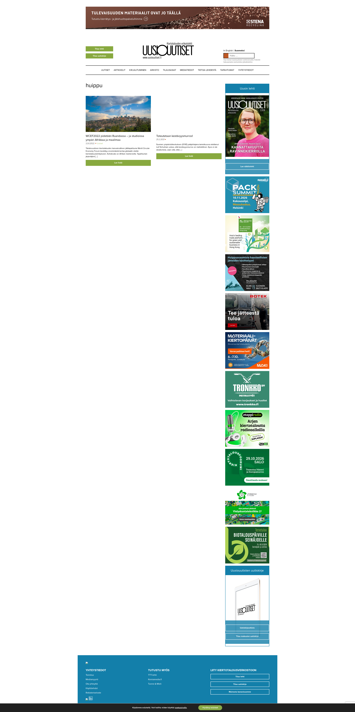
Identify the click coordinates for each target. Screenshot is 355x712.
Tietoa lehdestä (207, 70)
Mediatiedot (187, 70)
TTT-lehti (152, 675)
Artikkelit (119, 70)
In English (228, 50)
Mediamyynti (92, 679)
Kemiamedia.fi (155, 679)
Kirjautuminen (137, 70)
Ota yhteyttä (92, 683)
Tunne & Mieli (154, 683)
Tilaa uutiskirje (99, 56)
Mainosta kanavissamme (240, 692)
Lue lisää (118, 163)
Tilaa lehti (99, 49)
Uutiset (105, 70)
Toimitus (90, 675)
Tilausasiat (169, 70)
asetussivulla (181, 707)
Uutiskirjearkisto (247, 628)
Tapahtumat (227, 70)
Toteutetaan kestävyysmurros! (174, 136)
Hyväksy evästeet (210, 707)
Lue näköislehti (247, 166)
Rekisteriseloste (93, 692)
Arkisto (154, 70)
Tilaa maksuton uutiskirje (247, 636)
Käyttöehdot (92, 688)
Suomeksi (240, 50)
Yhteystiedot (246, 70)
